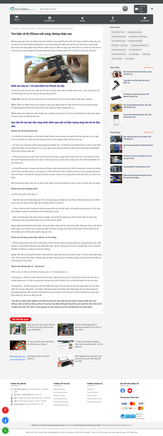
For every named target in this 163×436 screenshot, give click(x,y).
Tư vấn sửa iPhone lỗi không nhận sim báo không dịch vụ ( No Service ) (89, 344)
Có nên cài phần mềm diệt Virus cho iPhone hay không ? (40, 343)
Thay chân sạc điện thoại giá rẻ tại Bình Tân (136, 81)
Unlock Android (117, 59)
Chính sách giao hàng (60, 402)
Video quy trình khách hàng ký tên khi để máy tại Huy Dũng (137, 176)
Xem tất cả (148, 67)
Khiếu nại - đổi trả (59, 395)
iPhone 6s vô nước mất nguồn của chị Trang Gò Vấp (137, 157)
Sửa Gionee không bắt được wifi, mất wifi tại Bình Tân (137, 116)
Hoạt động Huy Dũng (134, 32)
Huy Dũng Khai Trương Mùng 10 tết (136, 167)
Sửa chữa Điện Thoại (119, 50)
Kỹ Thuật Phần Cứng (118, 41)
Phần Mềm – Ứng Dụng (119, 45)
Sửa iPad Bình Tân (135, 50)
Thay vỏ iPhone (92, 395)
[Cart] (152, 9)
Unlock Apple (129, 59)
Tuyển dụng (146, 54)
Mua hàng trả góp (59, 389)
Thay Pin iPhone (92, 392)
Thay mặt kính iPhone (94, 402)
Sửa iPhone (90, 389)
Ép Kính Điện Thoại (118, 32)
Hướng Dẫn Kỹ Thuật (28, 28)
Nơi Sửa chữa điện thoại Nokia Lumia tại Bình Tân (137, 73)
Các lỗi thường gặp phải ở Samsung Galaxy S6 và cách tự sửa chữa (88, 327)
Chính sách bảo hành (60, 392)
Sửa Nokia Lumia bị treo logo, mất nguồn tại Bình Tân (136, 95)
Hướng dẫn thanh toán (60, 405)
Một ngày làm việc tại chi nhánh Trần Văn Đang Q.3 (137, 138)
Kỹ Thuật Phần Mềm (135, 41)
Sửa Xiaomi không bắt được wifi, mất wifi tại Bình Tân (137, 106)
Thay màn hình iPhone (94, 399)
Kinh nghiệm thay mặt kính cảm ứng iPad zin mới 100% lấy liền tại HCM (88, 358)
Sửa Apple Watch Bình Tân (139, 45)
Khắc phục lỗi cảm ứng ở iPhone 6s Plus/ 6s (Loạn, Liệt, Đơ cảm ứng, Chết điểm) (41, 327)
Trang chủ (14, 28)
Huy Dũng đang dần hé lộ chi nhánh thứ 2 (138, 146)
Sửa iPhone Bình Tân (119, 54)
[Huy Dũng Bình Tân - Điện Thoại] (22, 9)
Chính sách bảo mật (60, 399)
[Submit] (125, 8)
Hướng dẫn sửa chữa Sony (138, 36)
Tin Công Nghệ (134, 54)
